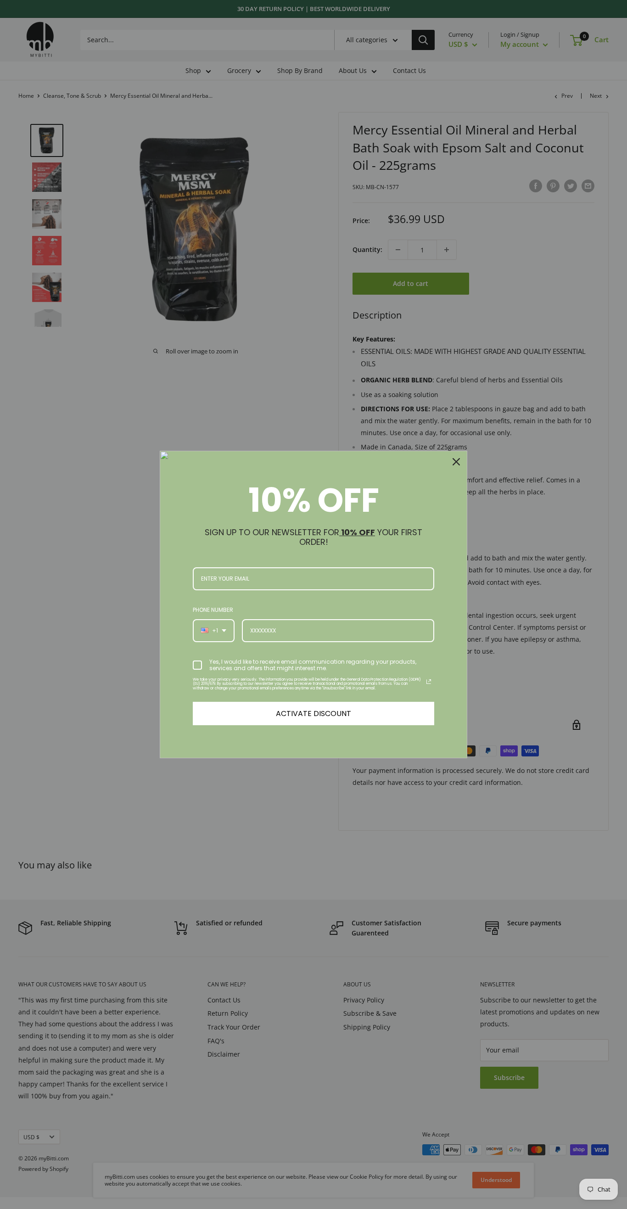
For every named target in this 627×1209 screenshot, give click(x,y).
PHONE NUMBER (213, 610)
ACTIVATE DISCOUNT (313, 713)
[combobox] (214, 630)
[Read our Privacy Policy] (428, 681)
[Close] (456, 462)
